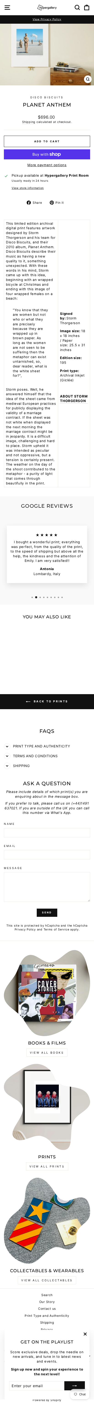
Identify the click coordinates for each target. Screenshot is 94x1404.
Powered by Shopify (47, 1400)
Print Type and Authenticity (47, 1315)
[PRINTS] (47, 1107)
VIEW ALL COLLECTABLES (47, 1280)
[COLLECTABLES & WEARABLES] (47, 1221)
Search (47, 1295)
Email (10, 846)
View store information (28, 188)
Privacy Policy (25, 929)
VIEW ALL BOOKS (47, 1052)
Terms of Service (56, 929)
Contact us (47, 1308)
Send (47, 912)
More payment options (47, 165)
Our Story (47, 1302)
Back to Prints (50, 701)
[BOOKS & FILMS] (47, 993)
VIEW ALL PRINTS (47, 1166)
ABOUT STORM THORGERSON (73, 398)
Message (13, 868)
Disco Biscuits (46, 97)
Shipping (28, 122)
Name (9, 824)
